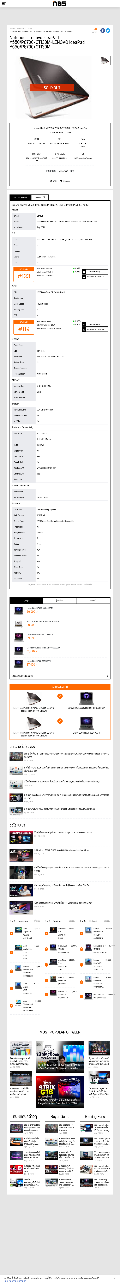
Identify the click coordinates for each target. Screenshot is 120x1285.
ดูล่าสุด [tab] (26, 600)
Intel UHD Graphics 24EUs (46, 325)
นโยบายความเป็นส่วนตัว (15, 1281)
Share (55, 180)
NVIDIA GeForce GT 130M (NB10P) (49, 328)
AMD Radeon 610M (44, 321)
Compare (66, 181)
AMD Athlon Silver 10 (44, 269)
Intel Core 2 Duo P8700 (45, 276)
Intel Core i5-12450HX (45, 272)
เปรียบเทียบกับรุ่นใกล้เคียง (22, 676)
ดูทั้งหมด (37, 921)
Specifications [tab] (20, 197)
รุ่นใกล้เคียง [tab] (60, 600)
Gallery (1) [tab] (40, 197)
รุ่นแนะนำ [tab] (93, 600)
